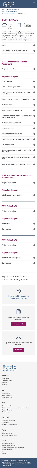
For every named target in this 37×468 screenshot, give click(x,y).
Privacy (27, 462)
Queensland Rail (7, 397)
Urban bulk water (7, 410)
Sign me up (18, 349)
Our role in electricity (8, 420)
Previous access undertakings (9, 11)
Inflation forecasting (8, 444)
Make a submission (18, 324)
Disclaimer (6, 464)
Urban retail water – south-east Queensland (15, 408)
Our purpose (6, 379)
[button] (18, 45)
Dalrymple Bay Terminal (9, 435)
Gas (3, 452)
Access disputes (7, 450)
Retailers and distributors (10, 424)
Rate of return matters (9, 446)
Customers (5, 422)
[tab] (18, 45)
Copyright (20, 462)
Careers (4, 383)
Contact (4, 385)
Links (13, 462)
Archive (4, 454)
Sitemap (28, 464)
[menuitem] (18, 382)
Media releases (7, 381)
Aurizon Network (13, 9)
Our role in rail (6, 393)
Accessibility (7, 465)
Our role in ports (7, 433)
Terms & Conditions (17, 464)
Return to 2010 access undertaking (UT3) (18, 297)
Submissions (6, 462)
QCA (3, 9)
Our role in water (7, 406)
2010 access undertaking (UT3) (10, 13)
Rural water (5, 412)
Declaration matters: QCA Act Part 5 (13, 448)
